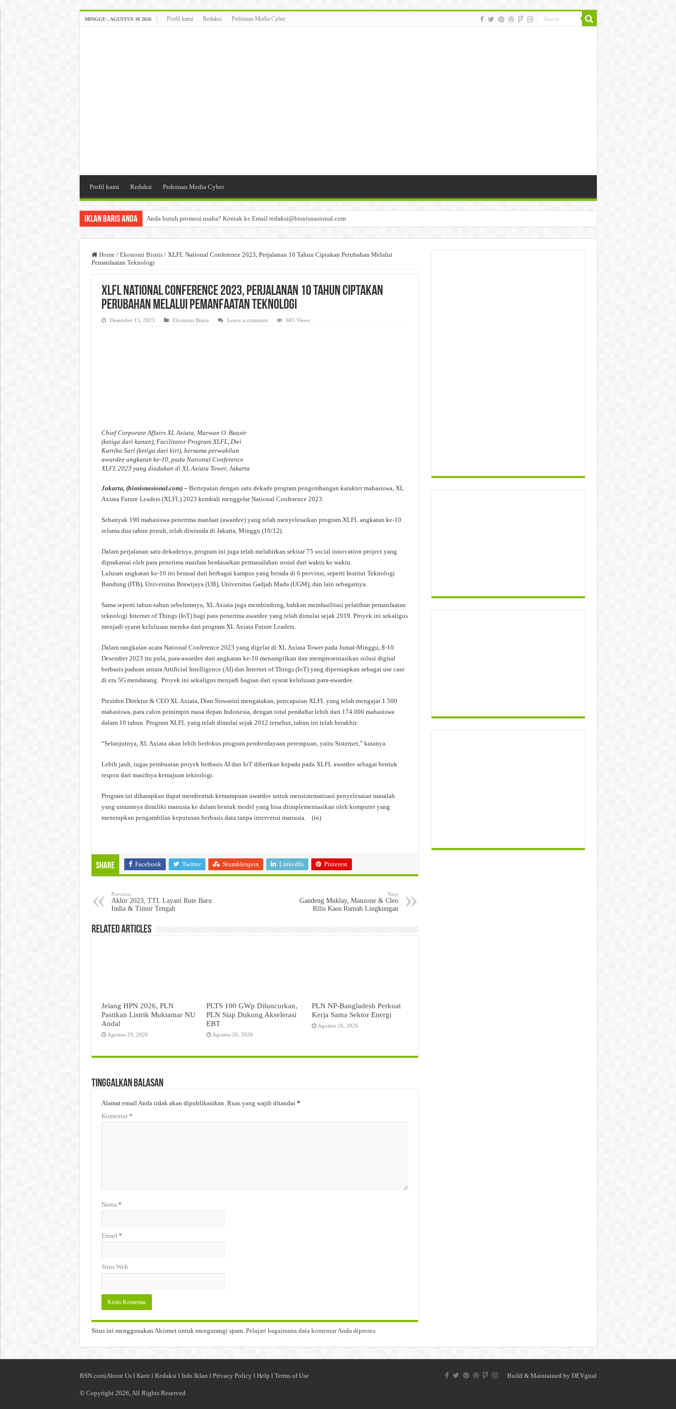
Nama (111, 1204)
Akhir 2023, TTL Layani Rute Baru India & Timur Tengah (161, 901)
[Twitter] (491, 19)
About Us (119, 1375)
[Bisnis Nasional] (338, 101)
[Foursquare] (520, 19)
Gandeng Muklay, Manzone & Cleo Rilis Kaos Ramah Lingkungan (348, 901)
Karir (143, 1375)
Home (106, 254)
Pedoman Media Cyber (259, 18)
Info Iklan (195, 1375)
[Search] (589, 18)
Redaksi (212, 18)
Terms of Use (292, 1375)
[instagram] (530, 19)
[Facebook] (482, 19)
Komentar (117, 1116)
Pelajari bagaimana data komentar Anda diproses (311, 1330)
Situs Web (114, 1266)
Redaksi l (168, 1375)
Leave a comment (247, 320)
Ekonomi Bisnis (141, 254)
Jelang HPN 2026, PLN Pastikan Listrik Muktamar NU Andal (148, 1014)
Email (111, 1235)
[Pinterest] (501, 19)
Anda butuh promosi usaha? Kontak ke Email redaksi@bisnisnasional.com (246, 218)
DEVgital (584, 1375)
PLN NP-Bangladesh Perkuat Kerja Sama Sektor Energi (356, 1010)
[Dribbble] (511, 19)
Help (263, 1375)
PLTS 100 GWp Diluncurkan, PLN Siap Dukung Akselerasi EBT (251, 1014)
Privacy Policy (232, 1375)
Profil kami (180, 18)
